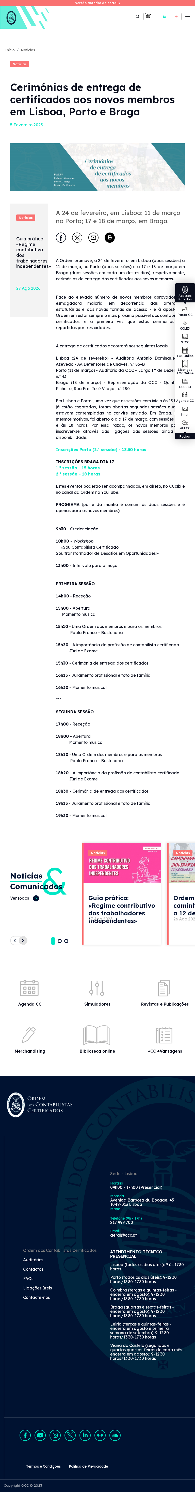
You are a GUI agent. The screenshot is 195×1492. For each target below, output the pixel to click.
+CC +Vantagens (165, 1051)
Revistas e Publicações (165, 1004)
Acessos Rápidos (185, 297)
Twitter (70, 1435)
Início (10, 50)
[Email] (93, 238)
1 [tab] (53, 941)
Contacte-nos (36, 1297)
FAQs (28, 1278)
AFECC (185, 428)
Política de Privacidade (88, 1466)
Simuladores (97, 1004)
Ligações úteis (37, 1288)
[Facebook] (61, 238)
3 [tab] (66, 941)
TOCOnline (185, 356)
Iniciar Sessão (164, 16)
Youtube (40, 1435)
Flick (100, 1435)
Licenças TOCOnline (185, 371)
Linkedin (85, 1435)
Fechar (185, 436)
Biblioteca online (97, 1051)
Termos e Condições (43, 1466)
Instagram (55, 1435)
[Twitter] (77, 238)
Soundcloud (115, 1435)
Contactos (33, 1269)
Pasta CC (185, 315)
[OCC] (25, 17)
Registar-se (176, 16)
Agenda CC (185, 401)
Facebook (25, 1435)
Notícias (28, 50)
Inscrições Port (72, 449)
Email (185, 414)
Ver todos (19, 898)
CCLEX (185, 328)
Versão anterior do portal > (97, 3)
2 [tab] (60, 941)
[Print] (110, 238)
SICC (185, 342)
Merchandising (30, 1051)
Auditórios (33, 1260)
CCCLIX (185, 387)
